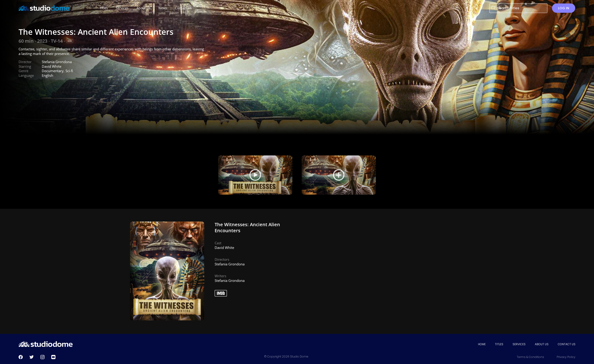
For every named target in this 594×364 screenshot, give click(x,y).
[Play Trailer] (255, 175)
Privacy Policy (566, 357)
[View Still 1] (339, 175)
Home (482, 344)
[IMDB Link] (69, 41)
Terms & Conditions (530, 357)
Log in (563, 8)
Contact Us (566, 344)
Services (519, 344)
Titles (499, 344)
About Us (542, 344)
